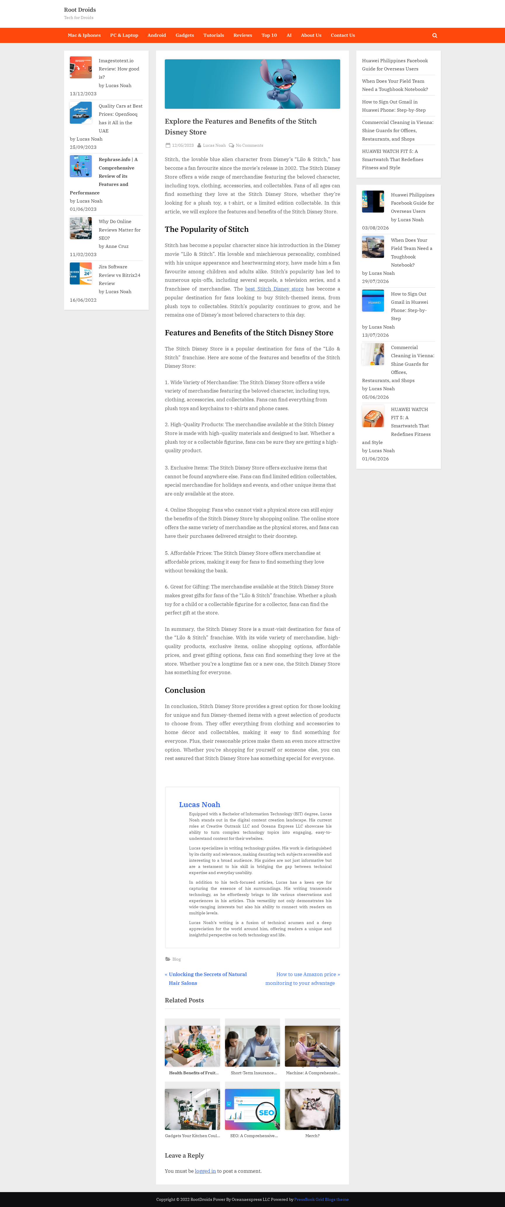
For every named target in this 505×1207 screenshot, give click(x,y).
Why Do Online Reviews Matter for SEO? (120, 229)
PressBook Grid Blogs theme (321, 1199)
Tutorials (213, 35)
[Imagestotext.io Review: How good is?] (81, 67)
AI (289, 35)
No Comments (249, 145)
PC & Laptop (124, 35)
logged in (205, 1171)
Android (157, 35)
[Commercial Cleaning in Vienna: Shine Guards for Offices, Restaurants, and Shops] (373, 354)
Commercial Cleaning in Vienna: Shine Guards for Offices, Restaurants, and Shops (398, 130)
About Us (311, 35)
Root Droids (80, 10)
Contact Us (343, 35)
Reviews (243, 35)
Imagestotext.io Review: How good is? (119, 68)
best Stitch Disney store (274, 289)
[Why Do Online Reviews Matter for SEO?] (81, 228)
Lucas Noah (214, 145)
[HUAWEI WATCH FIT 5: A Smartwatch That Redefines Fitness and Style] (373, 416)
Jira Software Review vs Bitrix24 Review (120, 274)
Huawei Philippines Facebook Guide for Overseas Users (413, 202)
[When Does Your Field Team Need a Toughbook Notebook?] (373, 247)
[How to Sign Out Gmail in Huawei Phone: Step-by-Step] (373, 301)
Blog (176, 959)
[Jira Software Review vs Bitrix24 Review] (81, 273)
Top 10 (269, 35)
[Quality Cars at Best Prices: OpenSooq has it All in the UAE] (81, 113)
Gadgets (185, 35)
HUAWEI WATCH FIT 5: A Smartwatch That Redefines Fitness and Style (392, 159)
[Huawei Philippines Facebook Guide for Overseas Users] (373, 202)
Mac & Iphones (84, 35)
